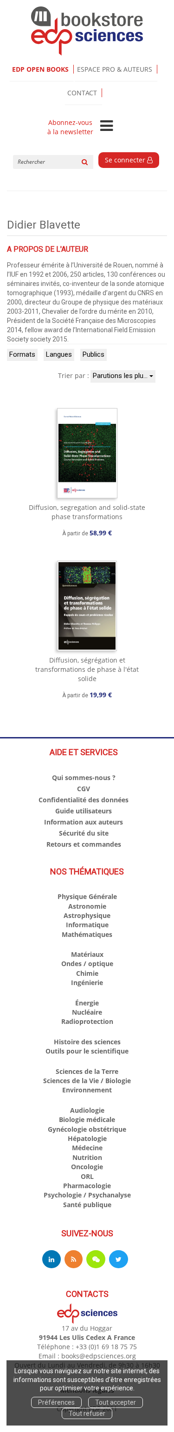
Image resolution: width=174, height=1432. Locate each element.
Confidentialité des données (84, 799)
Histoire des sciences (87, 1041)
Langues (59, 354)
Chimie (87, 973)
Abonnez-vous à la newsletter (70, 127)
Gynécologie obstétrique (87, 1129)
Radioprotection (87, 1021)
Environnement (87, 1089)
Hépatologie (87, 1138)
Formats (22, 354)
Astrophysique (87, 915)
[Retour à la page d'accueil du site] (87, 31)
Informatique (87, 924)
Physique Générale (87, 896)
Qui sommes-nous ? (84, 777)
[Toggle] (106, 126)
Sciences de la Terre (87, 1071)
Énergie (87, 1002)
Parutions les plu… (121, 376)
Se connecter (126, 159)
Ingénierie (87, 982)
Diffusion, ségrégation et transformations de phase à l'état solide (87, 669)
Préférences (56, 1402)
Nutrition (87, 1157)
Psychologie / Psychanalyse (87, 1194)
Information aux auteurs (83, 822)
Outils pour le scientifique (87, 1051)
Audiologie (87, 1110)
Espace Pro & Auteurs (114, 69)
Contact (82, 92)
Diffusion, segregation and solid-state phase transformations (87, 512)
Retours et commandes (83, 844)
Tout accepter (115, 1402)
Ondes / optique (87, 963)
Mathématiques (87, 934)
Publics (93, 354)
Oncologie (87, 1166)
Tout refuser (87, 1413)
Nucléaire (87, 1012)
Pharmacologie (87, 1185)
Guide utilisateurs (83, 810)
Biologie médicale (87, 1119)
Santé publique (87, 1204)
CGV (83, 788)
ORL (87, 1176)
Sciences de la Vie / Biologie (87, 1080)
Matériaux (87, 954)
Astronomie (87, 906)
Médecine (87, 1147)
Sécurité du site (84, 833)
